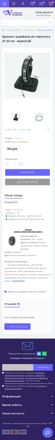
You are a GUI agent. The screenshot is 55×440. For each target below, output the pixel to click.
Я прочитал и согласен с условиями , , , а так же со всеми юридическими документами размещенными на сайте (29, 378)
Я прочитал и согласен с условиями (26, 387)
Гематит (12, 215)
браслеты (12, 291)
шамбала (22, 291)
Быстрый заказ (27, 182)
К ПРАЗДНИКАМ (14, 30)
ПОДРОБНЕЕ (18, 281)
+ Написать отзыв (17, 326)
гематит (42, 291)
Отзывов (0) (11, 202)
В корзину (27, 172)
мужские (32, 291)
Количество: (11, 159)
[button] (22, 3)
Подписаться (43, 367)
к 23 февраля (29, 30)
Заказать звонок (43, 15)
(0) (28, 129)
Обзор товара (13, 195)
